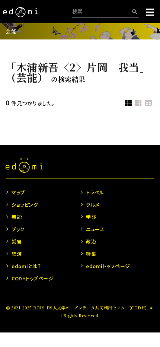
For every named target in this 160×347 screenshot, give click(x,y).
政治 (91, 241)
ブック (18, 229)
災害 (17, 241)
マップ (18, 192)
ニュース (95, 229)
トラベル (95, 192)
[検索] (134, 11)
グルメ (93, 204)
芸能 (11, 31)
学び (91, 216)
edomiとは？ (26, 266)
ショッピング (25, 204)
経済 (17, 253)
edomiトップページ (108, 266)
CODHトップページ (32, 278)
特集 (91, 253)
